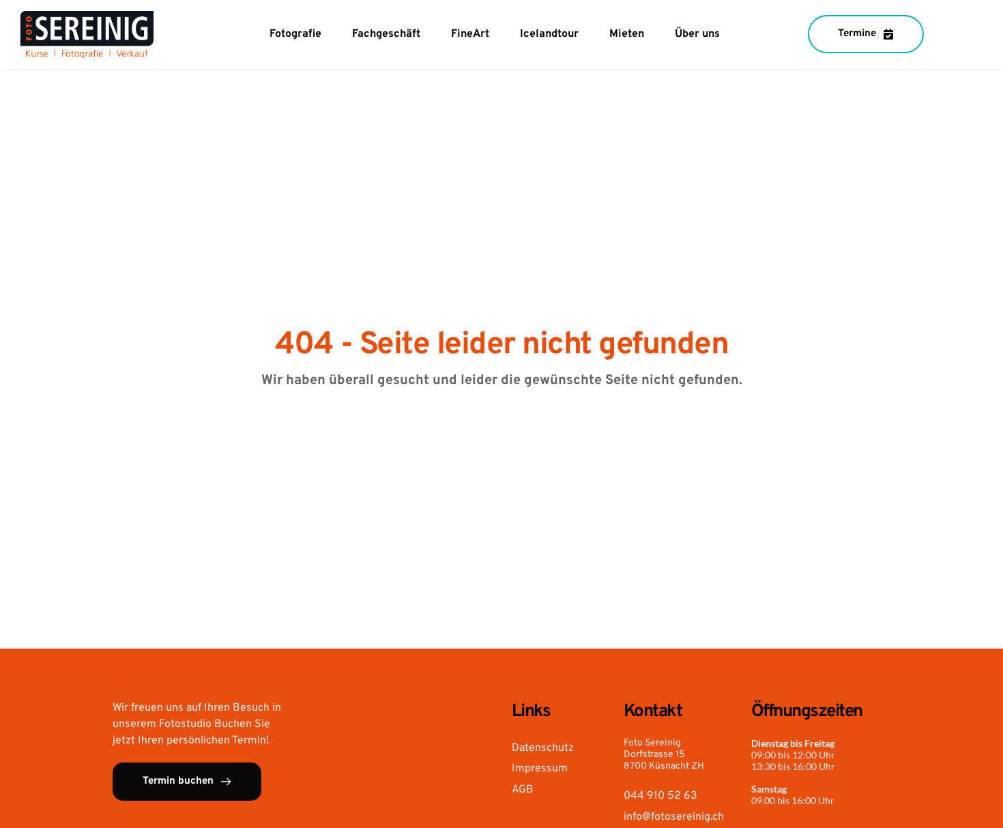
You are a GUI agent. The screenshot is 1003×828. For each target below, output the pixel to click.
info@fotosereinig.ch (674, 817)
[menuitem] (295, 34)
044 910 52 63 (660, 796)
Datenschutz (543, 748)
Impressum (540, 768)
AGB (523, 790)
